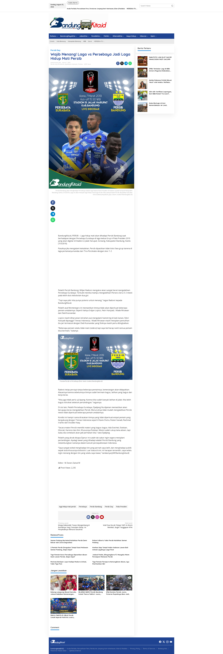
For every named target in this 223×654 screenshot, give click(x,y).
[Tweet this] (122, 63)
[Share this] (118, 63)
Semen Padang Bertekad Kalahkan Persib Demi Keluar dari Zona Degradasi (69, 541)
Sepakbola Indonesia (71, 64)
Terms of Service (149, 648)
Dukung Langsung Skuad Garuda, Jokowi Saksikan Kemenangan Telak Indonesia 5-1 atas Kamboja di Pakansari (64, 593)
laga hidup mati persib (67, 506)
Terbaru (80, 64)
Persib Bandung (96, 506)
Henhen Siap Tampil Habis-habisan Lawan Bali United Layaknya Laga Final (110, 548)
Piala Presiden (121, 506)
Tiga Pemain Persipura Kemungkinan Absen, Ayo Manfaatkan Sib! (110, 563)
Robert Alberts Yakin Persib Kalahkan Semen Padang (109, 541)
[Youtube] (102, 517)
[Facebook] (88, 517)
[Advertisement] (95, 216)
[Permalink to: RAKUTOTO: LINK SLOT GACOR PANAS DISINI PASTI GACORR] (142, 61)
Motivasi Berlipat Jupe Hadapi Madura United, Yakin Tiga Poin (69, 563)
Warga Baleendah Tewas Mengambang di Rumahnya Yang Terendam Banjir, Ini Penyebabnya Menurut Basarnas (74, 526)
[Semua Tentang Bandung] (78, 22)
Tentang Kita (162, 648)
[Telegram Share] (126, 63)
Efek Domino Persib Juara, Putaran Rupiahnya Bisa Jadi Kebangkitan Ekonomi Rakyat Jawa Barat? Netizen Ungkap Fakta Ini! (117, 593)
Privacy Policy (135, 648)
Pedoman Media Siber (59, 651)
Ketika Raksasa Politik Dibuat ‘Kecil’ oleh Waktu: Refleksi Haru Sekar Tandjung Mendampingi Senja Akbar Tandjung (160, 81)
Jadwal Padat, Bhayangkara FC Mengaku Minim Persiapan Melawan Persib (110, 556)
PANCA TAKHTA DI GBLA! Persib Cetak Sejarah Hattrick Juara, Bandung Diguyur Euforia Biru (62, 616)
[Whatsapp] (130, 63)
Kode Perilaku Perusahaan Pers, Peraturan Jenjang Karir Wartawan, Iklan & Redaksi (97, 648)
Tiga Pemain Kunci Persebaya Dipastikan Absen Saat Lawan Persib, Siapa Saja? (69, 556)
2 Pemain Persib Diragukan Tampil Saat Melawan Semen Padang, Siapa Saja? (69, 548)
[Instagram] (97, 517)
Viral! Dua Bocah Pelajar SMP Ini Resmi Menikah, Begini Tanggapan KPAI (117, 525)
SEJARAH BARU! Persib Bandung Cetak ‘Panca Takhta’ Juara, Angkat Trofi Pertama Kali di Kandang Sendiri (90, 593)
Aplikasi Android (75, 651)
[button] (172, 6)
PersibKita (61, 64)
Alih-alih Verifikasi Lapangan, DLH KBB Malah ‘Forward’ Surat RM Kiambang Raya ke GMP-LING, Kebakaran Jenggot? (160, 93)
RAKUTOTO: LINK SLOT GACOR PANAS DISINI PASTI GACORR (160, 58)
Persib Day (55, 50)
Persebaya (83, 506)
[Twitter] (93, 517)
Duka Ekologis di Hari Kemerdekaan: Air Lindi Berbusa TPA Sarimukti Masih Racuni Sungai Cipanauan (160, 104)
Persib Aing (54, 64)
